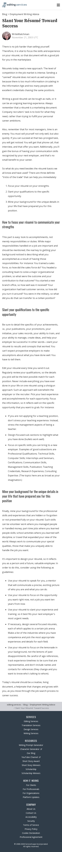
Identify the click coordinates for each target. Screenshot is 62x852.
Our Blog (31, 753)
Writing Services (31, 733)
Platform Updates (31, 797)
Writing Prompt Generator (31, 745)
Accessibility (31, 817)
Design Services (31, 729)
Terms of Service (31, 825)
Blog (4, 14)
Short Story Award (31, 761)
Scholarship (31, 769)
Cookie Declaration (31, 833)
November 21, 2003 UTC (25, 37)
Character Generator (29, 749)
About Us (31, 809)
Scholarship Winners (31, 773)
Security (31, 821)
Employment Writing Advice (24, 14)
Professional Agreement (31, 837)
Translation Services (31, 725)
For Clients (31, 785)
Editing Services (31, 721)
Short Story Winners (31, 765)
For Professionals (31, 789)
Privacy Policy (31, 829)
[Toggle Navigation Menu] (58, 5)
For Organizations (31, 793)
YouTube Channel (29, 757)
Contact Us (31, 813)
